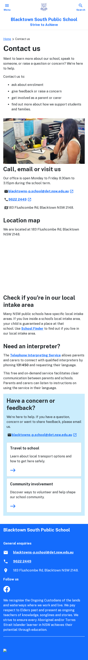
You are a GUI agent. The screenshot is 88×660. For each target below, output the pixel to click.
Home (7, 39)
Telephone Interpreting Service (35, 355)
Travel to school (24, 448)
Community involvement (31, 484)
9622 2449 (20, 199)
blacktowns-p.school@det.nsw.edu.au (41, 191)
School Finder (32, 329)
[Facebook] (6, 591)
